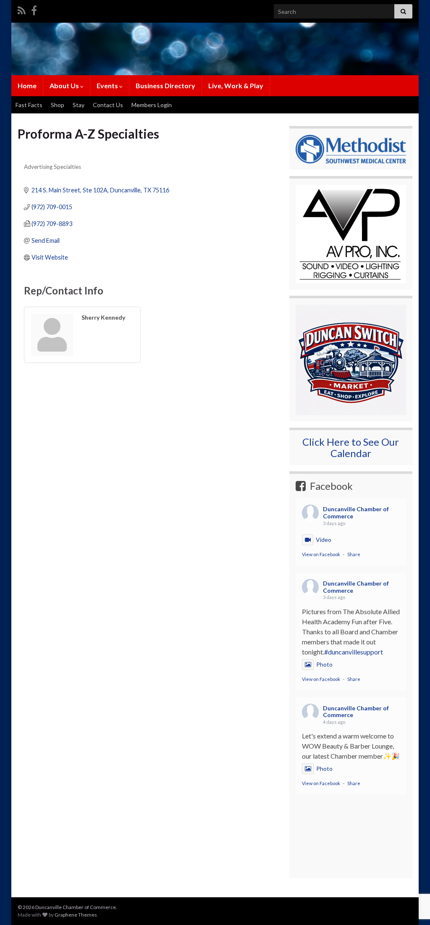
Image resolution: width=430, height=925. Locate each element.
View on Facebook (321, 554)
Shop (57, 104)
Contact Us (108, 104)
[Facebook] (34, 9)
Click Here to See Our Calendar (350, 447)
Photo (324, 664)
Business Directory (165, 85)
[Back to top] (411, 875)
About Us (65, 85)
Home (27, 85)
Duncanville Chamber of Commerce (356, 512)
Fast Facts (29, 104)
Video (323, 539)
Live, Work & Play (235, 85)
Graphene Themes (76, 915)
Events (108, 85)
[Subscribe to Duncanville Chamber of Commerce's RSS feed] (22, 9)
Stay (78, 104)
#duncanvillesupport (353, 652)
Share (353, 554)
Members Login (151, 104)
